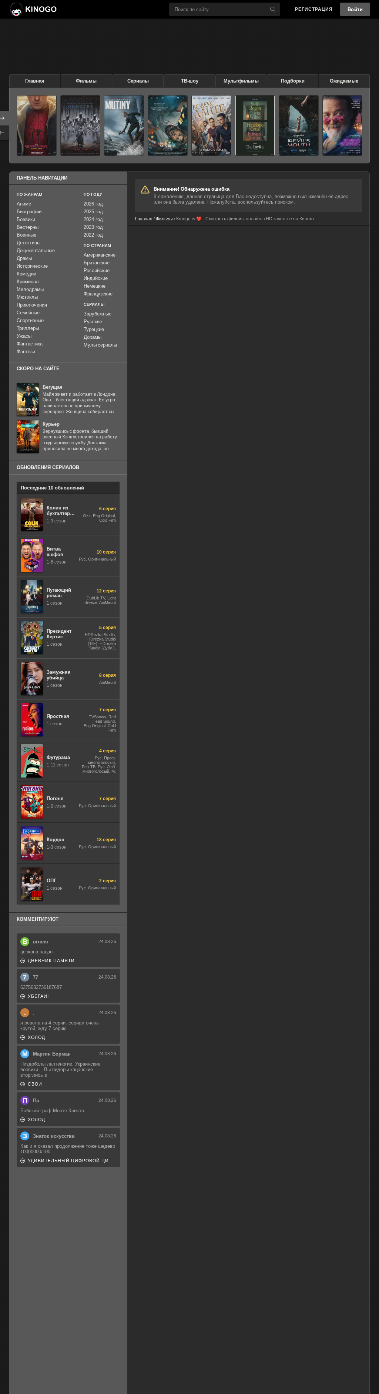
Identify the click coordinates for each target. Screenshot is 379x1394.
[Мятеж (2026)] (124, 125)
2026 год (93, 204)
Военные (26, 235)
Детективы (28, 242)
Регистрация (314, 9)
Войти (355, 9)
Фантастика (30, 344)
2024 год (93, 219)
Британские (97, 262)
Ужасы (24, 336)
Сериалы (138, 81)
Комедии (26, 274)
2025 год (93, 211)
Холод (36, 1037)
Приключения (32, 305)
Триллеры (28, 328)
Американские (99, 255)
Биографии (29, 211)
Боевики (26, 219)
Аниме (24, 204)
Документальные (36, 250)
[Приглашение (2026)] (255, 125)
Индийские (96, 278)
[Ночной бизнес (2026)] (342, 125)
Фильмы (86, 81)
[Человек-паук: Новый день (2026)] (37, 125)
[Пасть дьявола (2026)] (299, 125)
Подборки (293, 81)
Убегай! (38, 996)
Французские (98, 294)
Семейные (28, 312)
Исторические (32, 266)
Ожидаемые (344, 81)
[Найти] (272, 9)
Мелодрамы (30, 289)
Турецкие (94, 329)
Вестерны (27, 227)
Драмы (24, 258)
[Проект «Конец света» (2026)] (168, 125)
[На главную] (33, 9)
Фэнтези (26, 351)
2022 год (93, 235)
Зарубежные (97, 314)
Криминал (28, 281)
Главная (34, 81)
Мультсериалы (100, 345)
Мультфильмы (241, 81)
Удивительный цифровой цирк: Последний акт (72, 1160)
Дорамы (92, 337)
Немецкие (94, 286)
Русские (93, 321)
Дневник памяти (51, 960)
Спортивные (30, 320)
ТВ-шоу (189, 81)
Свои (35, 1084)
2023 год (93, 227)
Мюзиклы (27, 297)
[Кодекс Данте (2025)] (211, 125)
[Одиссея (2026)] (80, 125)
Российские (97, 270)
